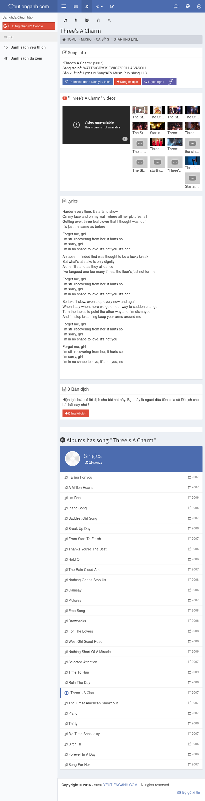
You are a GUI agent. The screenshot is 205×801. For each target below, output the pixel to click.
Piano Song (133, 507)
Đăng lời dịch (128, 81)
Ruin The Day (133, 682)
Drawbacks (133, 620)
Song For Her (133, 764)
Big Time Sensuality (133, 733)
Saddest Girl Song (133, 518)
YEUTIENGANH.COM (120, 784)
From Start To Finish (133, 538)
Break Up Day (133, 528)
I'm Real (133, 497)
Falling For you (133, 477)
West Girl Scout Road (133, 641)
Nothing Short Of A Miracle (133, 651)
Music (86, 39)
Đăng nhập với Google (27, 26)
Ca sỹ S (102, 39)
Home (71, 39)
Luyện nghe (160, 81)
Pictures (133, 600)
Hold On (133, 559)
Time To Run (133, 672)
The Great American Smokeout (133, 702)
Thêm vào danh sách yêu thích (89, 81)
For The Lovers (133, 631)
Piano (133, 713)
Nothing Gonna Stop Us (133, 579)
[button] (64, 6)
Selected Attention (133, 661)
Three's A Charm (80, 31)
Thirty (133, 723)
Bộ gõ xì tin (190, 792)
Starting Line (126, 39)
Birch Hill (133, 743)
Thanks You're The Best (133, 548)
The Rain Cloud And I (133, 569)
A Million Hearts (133, 487)
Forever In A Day (133, 754)
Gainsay (133, 589)
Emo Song (133, 610)
